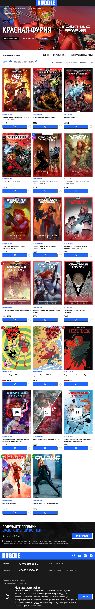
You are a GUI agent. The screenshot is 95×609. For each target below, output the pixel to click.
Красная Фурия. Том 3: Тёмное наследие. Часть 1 (13, 247)
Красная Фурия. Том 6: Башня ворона (16, 311)
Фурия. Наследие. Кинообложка (45, 504)
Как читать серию (59, 55)
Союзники (44, 38)
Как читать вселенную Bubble (82, 55)
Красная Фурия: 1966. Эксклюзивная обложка (47, 376)
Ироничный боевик (9, 13)
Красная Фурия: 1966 (10, 375)
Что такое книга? (72, 63)
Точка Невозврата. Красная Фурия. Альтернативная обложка (15, 440)
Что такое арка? (57, 63)
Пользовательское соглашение (13, 580)
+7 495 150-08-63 (28, 563)
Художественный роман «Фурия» (77, 375)
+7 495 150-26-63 (28, 570)
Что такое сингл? (86, 63)
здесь (36, 602)
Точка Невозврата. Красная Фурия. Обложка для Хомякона (77, 440)
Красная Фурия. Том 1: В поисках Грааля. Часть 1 (45, 183)
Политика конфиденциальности (14, 583)
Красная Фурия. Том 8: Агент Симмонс (74, 312)
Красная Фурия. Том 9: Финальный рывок (46, 312)
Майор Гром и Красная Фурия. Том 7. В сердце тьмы (16, 118)
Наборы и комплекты (25, 62)
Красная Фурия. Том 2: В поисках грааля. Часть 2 (76, 183)
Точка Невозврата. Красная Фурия (46, 439)
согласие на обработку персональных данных (23, 541)
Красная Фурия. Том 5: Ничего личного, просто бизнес (75, 247)
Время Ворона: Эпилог (11, 182)
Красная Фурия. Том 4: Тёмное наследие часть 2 (44, 247)
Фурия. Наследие (9, 504)
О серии (46, 55)
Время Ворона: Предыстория (44, 117)
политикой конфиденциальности (58, 541)
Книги (6, 62)
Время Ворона (69, 117)
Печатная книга (7, 114)
